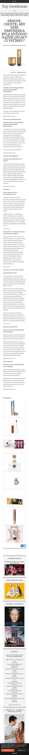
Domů (2, 14)
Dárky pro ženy (9, 14)
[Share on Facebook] (22, 546)
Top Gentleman (14, 6)
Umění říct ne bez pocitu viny (14, 690)
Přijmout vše (7, 750)
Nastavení (14, 753)
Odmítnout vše (21, 750)
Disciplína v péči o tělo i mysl (14, 683)
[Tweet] (24, 546)
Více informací (15, 747)
